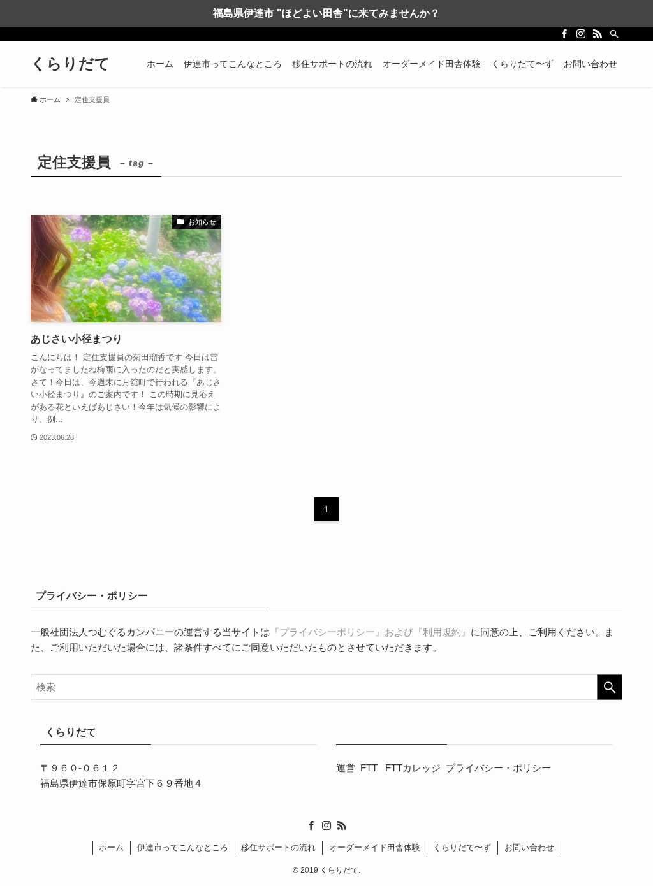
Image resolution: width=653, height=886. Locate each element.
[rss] (597, 34)
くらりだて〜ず (462, 847)
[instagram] (581, 34)
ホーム (111, 847)
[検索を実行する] (609, 687)
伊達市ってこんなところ (182, 847)
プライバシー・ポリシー (498, 767)
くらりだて (70, 63)
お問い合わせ (529, 847)
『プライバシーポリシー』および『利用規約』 (370, 632)
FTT (370, 767)
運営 (345, 767)
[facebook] (564, 34)
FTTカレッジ (413, 767)
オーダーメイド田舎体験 (374, 847)
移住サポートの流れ (278, 847)
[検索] (614, 34)
